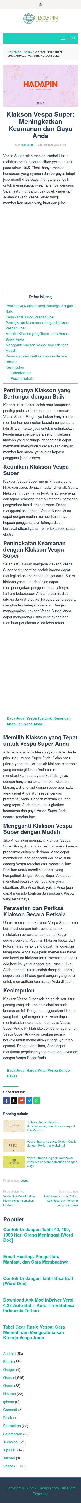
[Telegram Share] (29, 1100)
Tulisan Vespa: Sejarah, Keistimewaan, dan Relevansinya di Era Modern (51, 1126)
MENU (70, 38)
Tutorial (9, 1457)
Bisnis (8, 1361)
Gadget (9, 1369)
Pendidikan (12, 1425)
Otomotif (10, 1409)
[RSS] (40, 4)
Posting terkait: (22, 378)
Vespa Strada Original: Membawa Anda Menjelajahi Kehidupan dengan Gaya (52, 1162)
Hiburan (9, 1393)
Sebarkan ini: (21, 372)
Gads (7, 1377)
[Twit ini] (14, 1100)
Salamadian (12, 1433)
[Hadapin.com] (40, 18)
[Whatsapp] (36, 1100)
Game (8, 1385)
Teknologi (10, 1441)
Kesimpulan (15, 367)
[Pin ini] (21, 1100)
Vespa (24, 1180)
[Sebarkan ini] (6, 1100)
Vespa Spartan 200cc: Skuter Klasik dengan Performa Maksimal (51, 1143)
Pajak (7, 1417)
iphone (8, 1401)
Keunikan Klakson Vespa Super (30, 316)
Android (9, 1353)
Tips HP (9, 1449)
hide (48, 296)
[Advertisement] (40, 249)
